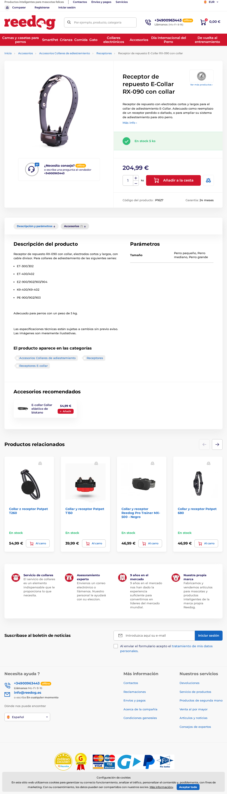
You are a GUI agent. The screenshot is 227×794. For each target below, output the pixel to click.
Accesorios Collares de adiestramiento (64, 53)
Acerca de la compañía (140, 709)
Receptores (104, 53)
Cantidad (128, 180)
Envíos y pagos (101, 2)
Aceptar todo (188, 787)
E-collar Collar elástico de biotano (41, 408)
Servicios (122, 2)
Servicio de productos (195, 692)
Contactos (80, 2)
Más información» (161, 787)
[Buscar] (69, 22)
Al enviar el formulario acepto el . (166, 648)
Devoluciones (190, 683)
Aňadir (67, 411)
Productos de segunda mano (201, 700)
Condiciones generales (140, 718)
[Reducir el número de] (136, 183)
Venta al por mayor (193, 709)
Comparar (19, 7)
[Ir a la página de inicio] (29, 22)
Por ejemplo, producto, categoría (97, 22)
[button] (217, 444)
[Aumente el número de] (136, 178)
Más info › (130, 122)
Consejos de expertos (195, 726)
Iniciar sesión (67, 7)
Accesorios (25, 53)
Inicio (8, 53)
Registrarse (42, 7)
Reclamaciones (134, 692)
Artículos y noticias (193, 718)
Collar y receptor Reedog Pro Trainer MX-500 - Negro (140, 513)
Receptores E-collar (33, 365)
